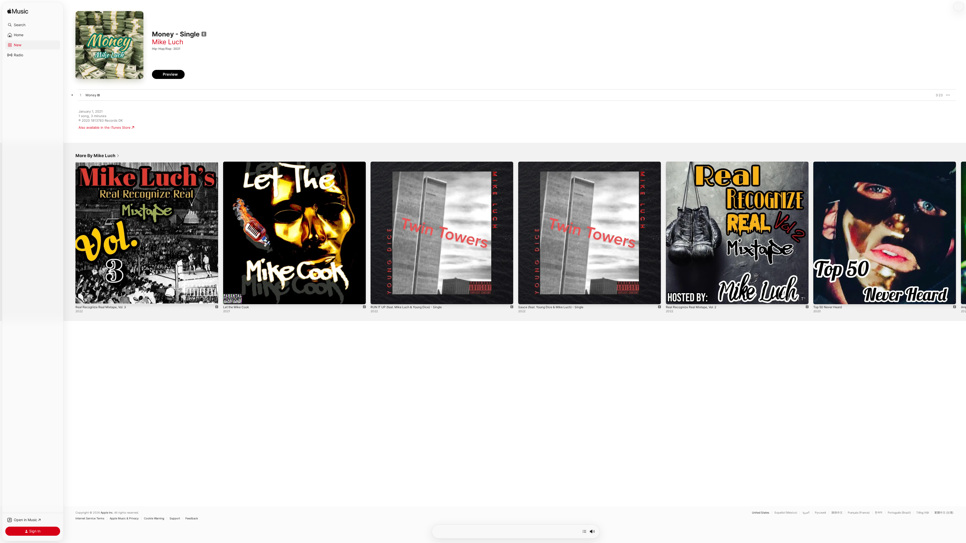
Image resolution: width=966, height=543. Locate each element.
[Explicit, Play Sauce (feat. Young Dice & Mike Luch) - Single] (524, 298)
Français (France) (859, 512)
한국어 (878, 512)
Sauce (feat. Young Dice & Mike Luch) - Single (554, 164)
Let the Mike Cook (237, 164)
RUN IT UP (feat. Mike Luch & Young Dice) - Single (410, 164)
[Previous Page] (70, 232)
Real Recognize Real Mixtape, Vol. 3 (103, 164)
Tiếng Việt (922, 512)
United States (760, 512)
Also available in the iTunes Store (104, 127)
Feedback (191, 518)
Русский (820, 512)
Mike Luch (167, 42)
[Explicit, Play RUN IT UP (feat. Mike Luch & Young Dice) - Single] (377, 298)
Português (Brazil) (899, 512)
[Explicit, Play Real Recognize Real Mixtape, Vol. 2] (672, 298)
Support (175, 518)
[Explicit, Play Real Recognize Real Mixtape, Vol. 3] (82, 298)
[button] (33, 25)
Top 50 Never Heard (829, 164)
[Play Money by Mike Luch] (80, 95)
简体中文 (836, 512)
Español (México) (786, 512)
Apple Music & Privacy (124, 518)
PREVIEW (937, 95)
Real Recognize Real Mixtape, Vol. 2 (694, 164)
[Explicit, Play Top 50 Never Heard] (819, 298)
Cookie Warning (154, 518)
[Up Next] (584, 531)
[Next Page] (960, 232)
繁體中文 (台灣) (943, 512)
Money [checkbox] (91, 95)
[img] (17, 11)
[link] (97, 155)
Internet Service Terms (89, 518)
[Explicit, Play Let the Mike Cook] (229, 298)
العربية (806, 512)
